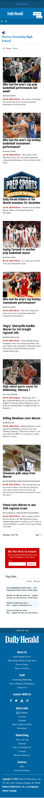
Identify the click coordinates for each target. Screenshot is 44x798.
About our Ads (22, 739)
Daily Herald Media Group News (22, 660)
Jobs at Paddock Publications (22, 683)
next (37, 535)
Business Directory (22, 755)
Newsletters (22, 728)
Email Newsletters (22, 770)
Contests (22, 716)
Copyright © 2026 (9, 778)
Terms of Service (22, 668)
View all (29, 581)
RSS (22, 766)
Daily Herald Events (22, 656)
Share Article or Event (22, 724)
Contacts (22, 751)
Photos (15, 48)
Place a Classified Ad (22, 747)
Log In (39, 17)
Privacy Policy (22, 664)
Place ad (36, 581)
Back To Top (23, 630)
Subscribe (37, 13)
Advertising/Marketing (22, 679)
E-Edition (23, 712)
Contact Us (22, 687)
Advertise (22, 743)
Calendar (22, 720)
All (3, 48)
